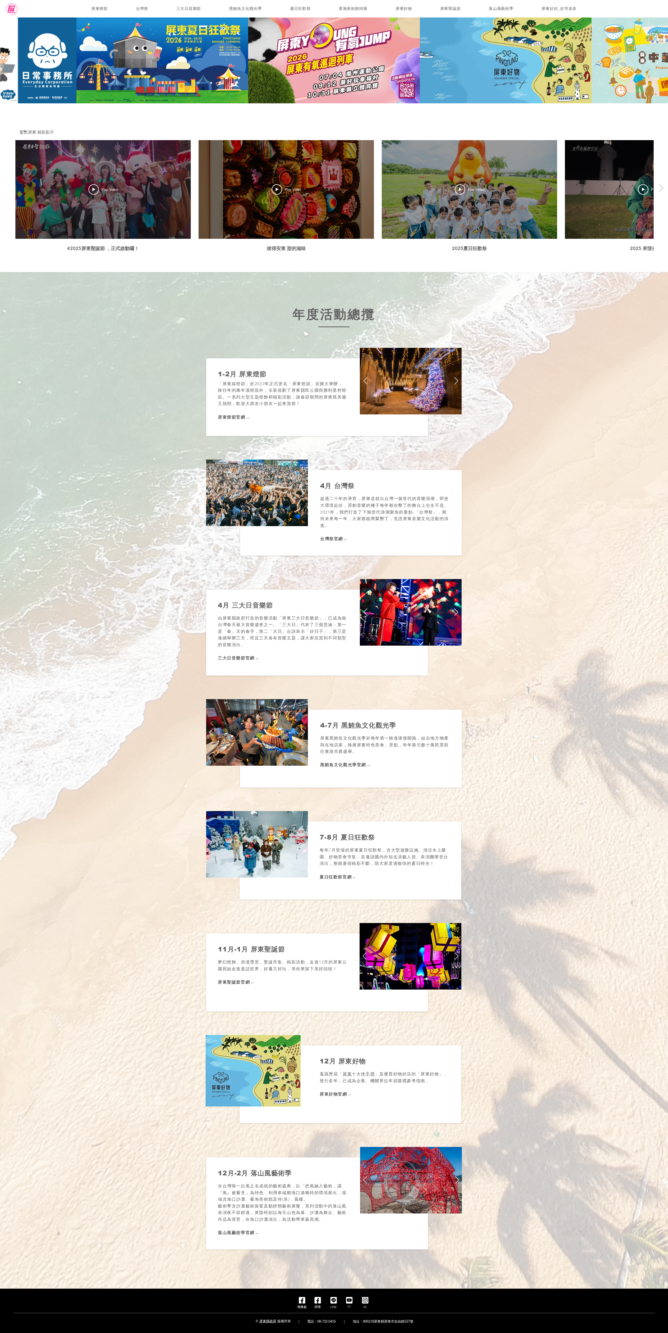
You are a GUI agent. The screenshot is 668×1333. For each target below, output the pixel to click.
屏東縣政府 (267, 1321)
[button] (99, 8)
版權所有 (284, 1321)
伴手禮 (368, 1074)
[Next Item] (659, 60)
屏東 (347, 1074)
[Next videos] (661, 188)
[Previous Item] (9, 60)
